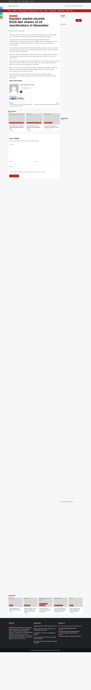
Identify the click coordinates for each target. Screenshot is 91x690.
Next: (46, 103)
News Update (20, 122)
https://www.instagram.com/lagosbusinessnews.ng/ (69, 636)
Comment (11, 144)
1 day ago (72, 612)
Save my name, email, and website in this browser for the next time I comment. (28, 171)
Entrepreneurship (23, 10)
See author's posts (26, 88)
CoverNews (51, 650)
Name (11, 161)
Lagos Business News (27, 85)
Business (15, 10)
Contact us (32, 1)
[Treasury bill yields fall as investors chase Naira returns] (51, 118)
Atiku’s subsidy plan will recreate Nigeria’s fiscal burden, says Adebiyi (74, 610)
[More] (22, 98)
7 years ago (12, 28)
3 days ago (29, 130)
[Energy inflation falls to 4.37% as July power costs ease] (15, 602)
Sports (41, 10)
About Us (19, 1)
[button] (82, 11)
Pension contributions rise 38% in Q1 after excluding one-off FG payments (45, 638)
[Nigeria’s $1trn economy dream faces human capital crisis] (34, 118)
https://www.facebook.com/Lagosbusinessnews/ (69, 631)
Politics (46, 10)
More (72, 10)
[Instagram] (20, 98)
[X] (13, 98)
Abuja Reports (61, 10)
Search (63, 15)
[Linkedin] (15, 98)
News (9, 10)
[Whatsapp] (18, 98)
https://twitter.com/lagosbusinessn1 (70, 632)
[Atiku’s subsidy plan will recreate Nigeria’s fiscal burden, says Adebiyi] (76, 602)
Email (36, 161)
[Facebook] (10, 98)
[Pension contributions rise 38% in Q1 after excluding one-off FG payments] (60, 602)
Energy (11, 605)
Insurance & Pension (58, 605)
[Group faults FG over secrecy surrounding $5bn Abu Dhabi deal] (16, 118)
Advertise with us (25, 1)
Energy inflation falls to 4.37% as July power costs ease (45, 626)
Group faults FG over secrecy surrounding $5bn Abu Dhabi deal (44, 633)
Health (67, 10)
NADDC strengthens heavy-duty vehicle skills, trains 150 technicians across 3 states (45, 629)
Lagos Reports (52, 10)
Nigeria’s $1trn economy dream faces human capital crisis (33, 127)
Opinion (71, 605)
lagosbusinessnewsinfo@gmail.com (68, 628)
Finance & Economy (33, 10)
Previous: (20, 104)
